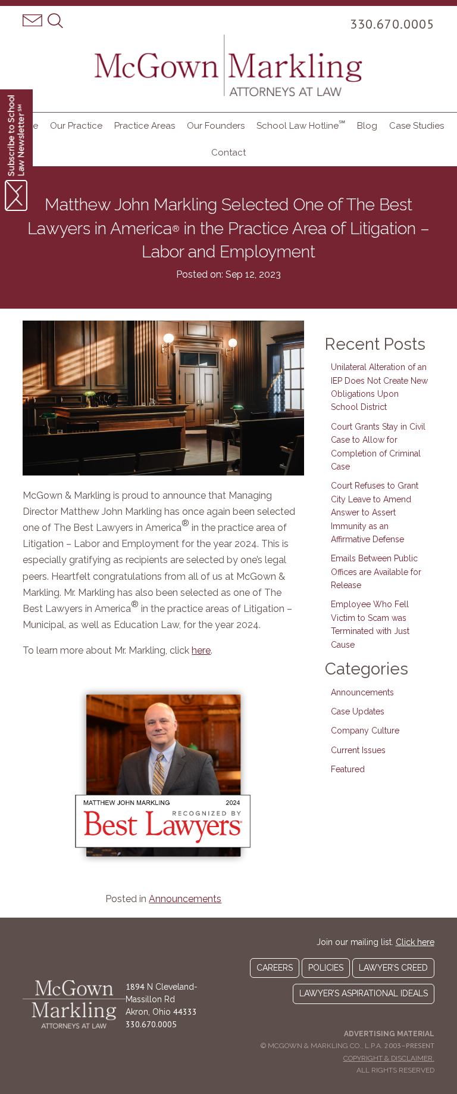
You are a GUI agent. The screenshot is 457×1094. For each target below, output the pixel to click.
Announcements (185, 899)
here (201, 650)
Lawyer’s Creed (393, 967)
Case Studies (416, 125)
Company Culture (365, 730)
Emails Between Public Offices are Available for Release (376, 572)
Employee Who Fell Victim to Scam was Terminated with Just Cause (370, 624)
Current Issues (358, 750)
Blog (367, 125)
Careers (274, 967)
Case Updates (357, 711)
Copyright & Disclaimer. (388, 1058)
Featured (348, 769)
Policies (325, 967)
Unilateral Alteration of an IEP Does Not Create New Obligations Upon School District (379, 387)
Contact (228, 152)
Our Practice (76, 125)
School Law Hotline (300, 125)
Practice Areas (144, 125)
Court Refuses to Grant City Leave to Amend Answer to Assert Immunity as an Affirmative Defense (374, 512)
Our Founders (216, 125)
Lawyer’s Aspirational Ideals (363, 993)
